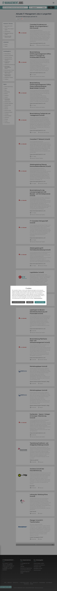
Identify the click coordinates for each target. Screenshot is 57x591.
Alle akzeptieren (40, 302)
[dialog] (28, 295)
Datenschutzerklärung (38, 298)
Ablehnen (30, 302)
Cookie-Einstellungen (18, 302)
